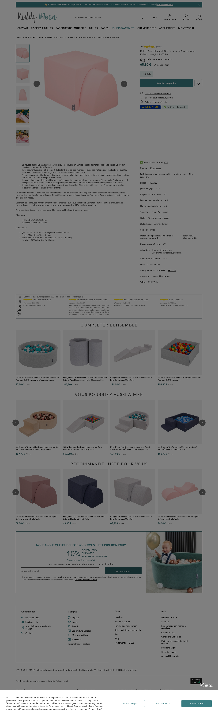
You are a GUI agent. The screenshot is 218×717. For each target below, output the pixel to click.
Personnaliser (163, 703)
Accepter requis (130, 703)
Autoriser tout (196, 703)
